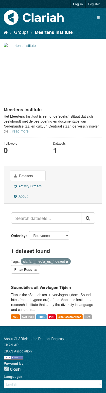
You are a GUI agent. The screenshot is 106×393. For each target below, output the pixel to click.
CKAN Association (18, 351)
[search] (88, 218)
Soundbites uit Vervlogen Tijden (41, 287)
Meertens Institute (54, 32)
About (23, 196)
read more (20, 131)
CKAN (12, 368)
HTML (41, 317)
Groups (21, 32)
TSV (87, 317)
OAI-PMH (28, 317)
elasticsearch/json (69, 317)
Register (94, 3)
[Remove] (67, 261)
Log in (78, 3)
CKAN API (11, 344)
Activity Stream (30, 185)
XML (15, 317)
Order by (18, 235)
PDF (51, 317)
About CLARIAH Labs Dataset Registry (34, 338)
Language (12, 376)
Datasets (25, 175)
